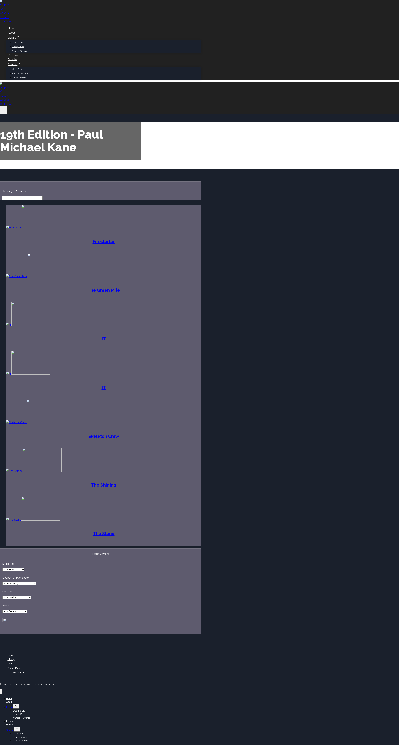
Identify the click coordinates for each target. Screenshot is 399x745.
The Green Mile (104, 290)
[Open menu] (3, 110)
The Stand (104, 533)
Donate (12, 59)
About (11, 32)
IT (104, 339)
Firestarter (104, 241)
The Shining (103, 485)
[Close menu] (1, 691)
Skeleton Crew (103, 436)
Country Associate (20, 73)
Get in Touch (17, 69)
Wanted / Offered (19, 51)
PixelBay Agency (47, 684)
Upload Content (19, 78)
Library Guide (18, 47)
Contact (11, 664)
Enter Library (17, 42)
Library (10, 659)
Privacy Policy (14, 668)
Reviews (13, 55)
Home (11, 28)
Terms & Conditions (17, 672)
